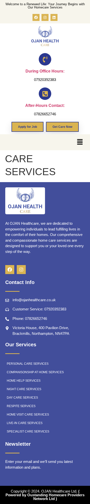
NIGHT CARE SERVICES (24, 389)
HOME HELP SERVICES (23, 380)
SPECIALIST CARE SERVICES (28, 431)
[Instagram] (45, 17)
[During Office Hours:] (45, 59)
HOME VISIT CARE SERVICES (28, 414)
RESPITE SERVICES (21, 406)
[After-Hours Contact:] (45, 93)
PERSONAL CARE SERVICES (27, 363)
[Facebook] (36, 17)
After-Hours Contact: (45, 105)
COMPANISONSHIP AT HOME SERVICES (35, 372)
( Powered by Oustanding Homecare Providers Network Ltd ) (45, 495)
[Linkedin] (54, 17)
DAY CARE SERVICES (22, 397)
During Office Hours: (45, 71)
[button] (80, 142)
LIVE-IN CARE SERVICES (24, 423)
